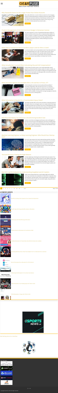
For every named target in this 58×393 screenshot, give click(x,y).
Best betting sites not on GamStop (8, 336)
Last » (25, 188)
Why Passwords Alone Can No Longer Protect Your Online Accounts (23, 12)
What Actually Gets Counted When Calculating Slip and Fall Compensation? (26, 65)
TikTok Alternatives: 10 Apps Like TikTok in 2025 (20, 294)
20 (16, 188)
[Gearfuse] (29, 4)
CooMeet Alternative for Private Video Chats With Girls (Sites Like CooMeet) (26, 241)
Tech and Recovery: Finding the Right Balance (16, 154)
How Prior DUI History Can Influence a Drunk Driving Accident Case (23, 118)
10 (14, 188)
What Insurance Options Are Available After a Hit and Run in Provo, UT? (25, 83)
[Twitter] (30, 388)
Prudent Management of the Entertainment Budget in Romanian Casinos (25, 30)
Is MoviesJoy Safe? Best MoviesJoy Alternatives (20, 219)
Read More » (28, 23)
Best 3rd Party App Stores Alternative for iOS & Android (22, 262)
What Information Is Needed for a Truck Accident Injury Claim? (22, 100)
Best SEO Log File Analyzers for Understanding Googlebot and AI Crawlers (25, 172)
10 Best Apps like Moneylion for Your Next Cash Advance (22, 272)
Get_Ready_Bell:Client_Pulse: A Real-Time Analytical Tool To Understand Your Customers (28, 251)
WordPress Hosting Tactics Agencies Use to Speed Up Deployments (24, 198)
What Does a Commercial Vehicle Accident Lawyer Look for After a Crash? (25, 48)
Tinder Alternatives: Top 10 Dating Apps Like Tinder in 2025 (23, 283)
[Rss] (27, 388)
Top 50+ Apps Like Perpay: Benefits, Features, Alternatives (22, 209)
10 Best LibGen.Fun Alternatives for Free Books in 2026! (22, 230)
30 (19, 188)
